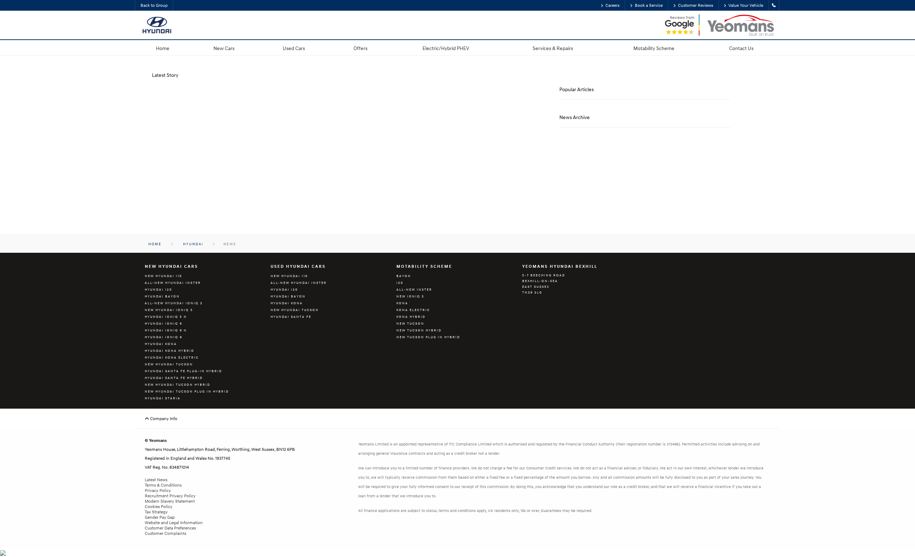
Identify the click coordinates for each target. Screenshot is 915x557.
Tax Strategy (156, 511)
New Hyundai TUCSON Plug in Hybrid (187, 391)
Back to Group (154, 5)
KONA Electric (413, 309)
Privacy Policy (158, 490)
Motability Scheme (424, 266)
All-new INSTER (414, 289)
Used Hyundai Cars (298, 266)
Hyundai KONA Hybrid (169, 350)
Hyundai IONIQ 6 (163, 323)
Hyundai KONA (161, 343)
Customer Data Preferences (170, 528)
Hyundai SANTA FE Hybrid (174, 377)
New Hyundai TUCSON (169, 364)
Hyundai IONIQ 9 (163, 337)
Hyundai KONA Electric (172, 357)
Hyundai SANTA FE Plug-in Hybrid (183, 371)
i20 (399, 282)
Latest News (156, 479)
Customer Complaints (165, 533)
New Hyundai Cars (171, 266)
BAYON (403, 275)
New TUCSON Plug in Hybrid (428, 337)
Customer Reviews (695, 5)
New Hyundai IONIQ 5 (169, 309)
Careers (612, 5)
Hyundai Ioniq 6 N (166, 330)
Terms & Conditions (163, 485)
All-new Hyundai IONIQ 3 (174, 303)
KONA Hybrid (410, 316)
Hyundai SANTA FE (291, 316)
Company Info (163, 418)
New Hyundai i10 (163, 275)
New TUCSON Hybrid (418, 330)
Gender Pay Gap (160, 517)
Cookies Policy (158, 506)
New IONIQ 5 (410, 296)
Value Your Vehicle (745, 5)
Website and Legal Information (174, 522)
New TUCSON (410, 323)
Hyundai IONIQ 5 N (166, 316)
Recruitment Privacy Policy (170, 495)
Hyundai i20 (158, 289)
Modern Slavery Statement (170, 501)
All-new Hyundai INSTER (173, 282)
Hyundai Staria (162, 398)
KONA (402, 303)
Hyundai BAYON (162, 296)
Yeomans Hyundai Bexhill (559, 266)
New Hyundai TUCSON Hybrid (177, 384)
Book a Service (649, 5)
